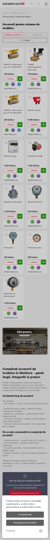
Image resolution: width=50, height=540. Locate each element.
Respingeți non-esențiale (25, 523)
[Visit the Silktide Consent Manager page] (41, 531)
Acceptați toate (25, 514)
